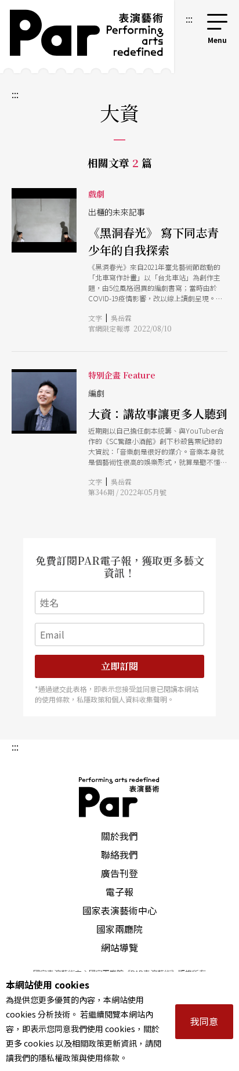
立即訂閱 (119, 666)
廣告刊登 (119, 873)
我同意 (204, 1021)
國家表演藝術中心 (119, 910)
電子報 (119, 892)
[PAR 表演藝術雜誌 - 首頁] (87, 36)
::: (189, 19)
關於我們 (119, 836)
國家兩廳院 (119, 929)
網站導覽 (119, 947)
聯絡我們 (119, 854)
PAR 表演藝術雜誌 (119, 797)
